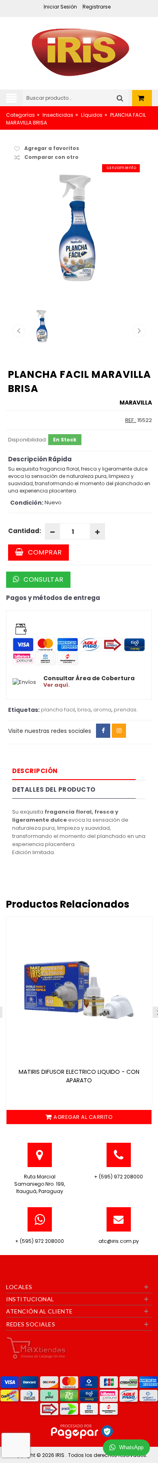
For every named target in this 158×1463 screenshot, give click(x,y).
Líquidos (91, 114)
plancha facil (58, 709)
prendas (125, 709)
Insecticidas (58, 114)
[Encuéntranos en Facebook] (103, 731)
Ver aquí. (56, 685)
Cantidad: (24, 531)
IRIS (61, 1455)
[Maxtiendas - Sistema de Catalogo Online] (36, 1347)
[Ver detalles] (79, 990)
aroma (102, 709)
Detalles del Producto (54, 789)
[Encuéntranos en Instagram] (119, 731)
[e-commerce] (79, 50)
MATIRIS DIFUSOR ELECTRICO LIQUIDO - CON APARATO (79, 1076)
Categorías (20, 114)
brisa (84, 709)
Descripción (35, 771)
